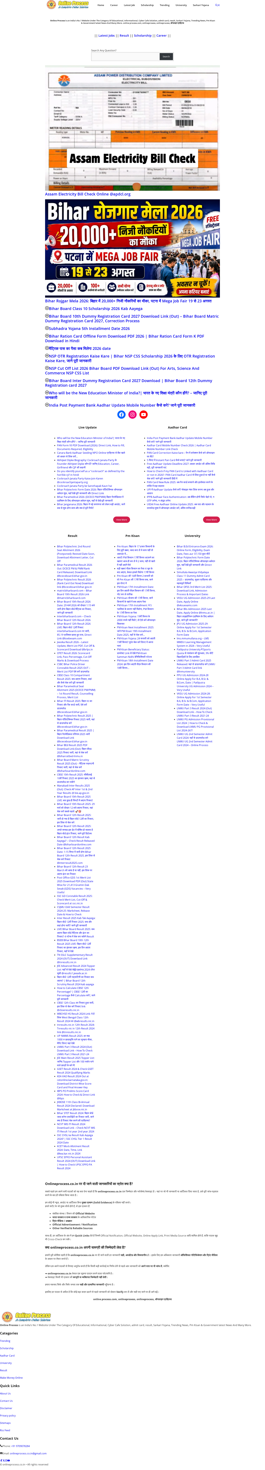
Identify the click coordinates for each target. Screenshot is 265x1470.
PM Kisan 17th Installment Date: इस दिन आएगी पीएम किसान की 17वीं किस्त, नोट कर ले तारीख (136, 590)
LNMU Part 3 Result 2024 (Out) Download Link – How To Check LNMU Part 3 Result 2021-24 (74, 1050)
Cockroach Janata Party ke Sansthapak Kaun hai (84, 486)
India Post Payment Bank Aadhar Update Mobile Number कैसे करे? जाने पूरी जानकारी (122, 405)
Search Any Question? (103, 50)
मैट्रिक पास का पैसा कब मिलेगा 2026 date (80, 348)
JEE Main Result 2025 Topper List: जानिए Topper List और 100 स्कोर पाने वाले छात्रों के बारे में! (76, 1061)
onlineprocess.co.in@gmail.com (28, 1453)
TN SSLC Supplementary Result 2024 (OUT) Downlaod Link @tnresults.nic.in (75, 958)
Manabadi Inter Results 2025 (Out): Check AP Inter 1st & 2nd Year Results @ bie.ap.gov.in (74, 789)
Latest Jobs (106, 35)
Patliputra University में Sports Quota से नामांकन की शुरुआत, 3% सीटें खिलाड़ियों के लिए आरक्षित (195, 653)
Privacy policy (8, 1415)
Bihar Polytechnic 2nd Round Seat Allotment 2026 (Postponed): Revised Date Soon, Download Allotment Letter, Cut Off (76, 554)
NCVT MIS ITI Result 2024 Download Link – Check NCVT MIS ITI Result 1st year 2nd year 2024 (76, 1127)
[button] (217, 5)
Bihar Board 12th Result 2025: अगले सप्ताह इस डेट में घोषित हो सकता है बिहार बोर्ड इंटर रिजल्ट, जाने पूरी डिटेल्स (75, 829)
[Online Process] (68, 5)
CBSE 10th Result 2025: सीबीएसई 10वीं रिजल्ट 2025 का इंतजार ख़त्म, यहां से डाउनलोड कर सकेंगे (76, 778)
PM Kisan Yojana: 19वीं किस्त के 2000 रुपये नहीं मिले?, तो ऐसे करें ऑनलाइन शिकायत (136, 620)
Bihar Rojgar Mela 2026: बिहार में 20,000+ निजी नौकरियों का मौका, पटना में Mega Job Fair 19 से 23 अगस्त (128, 300)
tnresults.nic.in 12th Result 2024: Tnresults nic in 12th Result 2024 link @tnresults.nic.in (76, 1028)
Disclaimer (6, 1408)
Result (125, 35)
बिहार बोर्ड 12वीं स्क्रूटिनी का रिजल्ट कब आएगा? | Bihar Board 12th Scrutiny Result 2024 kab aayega (75, 980)
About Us (5, 1393)
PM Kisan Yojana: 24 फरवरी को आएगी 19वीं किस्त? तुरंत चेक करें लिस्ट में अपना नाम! (136, 642)
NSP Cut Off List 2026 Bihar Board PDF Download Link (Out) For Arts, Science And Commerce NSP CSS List (122, 370)
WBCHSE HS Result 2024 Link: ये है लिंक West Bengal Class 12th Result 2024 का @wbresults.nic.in (75, 1017)
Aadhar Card (7, 1355)
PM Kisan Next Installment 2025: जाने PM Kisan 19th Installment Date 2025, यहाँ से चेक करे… (135, 631)
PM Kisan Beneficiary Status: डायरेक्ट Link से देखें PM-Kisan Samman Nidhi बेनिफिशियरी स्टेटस (134, 653)
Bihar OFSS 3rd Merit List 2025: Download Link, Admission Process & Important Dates (194, 590)
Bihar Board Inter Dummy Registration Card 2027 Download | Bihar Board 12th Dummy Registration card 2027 (128, 383)
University (181, 5)
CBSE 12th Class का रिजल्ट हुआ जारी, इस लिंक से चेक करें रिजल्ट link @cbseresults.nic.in (75, 1006)
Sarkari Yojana (201, 5)
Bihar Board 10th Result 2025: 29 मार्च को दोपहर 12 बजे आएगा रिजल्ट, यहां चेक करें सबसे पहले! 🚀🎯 (76, 807)
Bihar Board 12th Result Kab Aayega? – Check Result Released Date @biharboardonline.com (76, 840)
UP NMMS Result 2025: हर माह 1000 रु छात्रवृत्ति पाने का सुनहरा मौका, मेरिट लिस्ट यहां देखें (74, 1039)
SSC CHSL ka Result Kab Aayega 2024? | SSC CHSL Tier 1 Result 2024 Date (75, 1138)
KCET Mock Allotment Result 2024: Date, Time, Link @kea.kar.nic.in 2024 (73, 1150)
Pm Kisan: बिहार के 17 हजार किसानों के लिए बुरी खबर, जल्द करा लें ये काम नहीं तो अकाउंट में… (136, 550)
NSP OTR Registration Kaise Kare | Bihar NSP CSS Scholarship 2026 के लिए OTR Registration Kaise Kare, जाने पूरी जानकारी (130, 358)
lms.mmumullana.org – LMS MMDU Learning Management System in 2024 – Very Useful (194, 642)
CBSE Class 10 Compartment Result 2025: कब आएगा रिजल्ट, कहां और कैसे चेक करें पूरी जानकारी (74, 679)
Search (166, 56)
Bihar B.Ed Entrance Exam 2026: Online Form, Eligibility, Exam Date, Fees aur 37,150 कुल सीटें (195, 550)
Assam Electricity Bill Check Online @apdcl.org (88, 194)
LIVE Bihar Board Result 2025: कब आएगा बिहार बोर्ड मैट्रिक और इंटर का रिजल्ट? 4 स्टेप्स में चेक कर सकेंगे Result (75, 932)
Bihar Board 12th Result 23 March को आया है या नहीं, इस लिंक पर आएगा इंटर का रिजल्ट (74, 870)
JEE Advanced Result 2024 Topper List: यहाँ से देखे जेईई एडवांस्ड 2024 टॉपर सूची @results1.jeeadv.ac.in (76, 969)
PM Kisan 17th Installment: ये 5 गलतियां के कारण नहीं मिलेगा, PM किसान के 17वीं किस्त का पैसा (135, 609)
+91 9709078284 (20, 1446)
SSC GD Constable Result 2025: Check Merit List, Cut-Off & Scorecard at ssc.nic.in (74, 899)
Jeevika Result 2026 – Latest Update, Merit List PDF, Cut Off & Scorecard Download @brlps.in (76, 645)
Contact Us (6, 1401)
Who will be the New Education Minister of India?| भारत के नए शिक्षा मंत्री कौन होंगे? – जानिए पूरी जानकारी (126, 395)
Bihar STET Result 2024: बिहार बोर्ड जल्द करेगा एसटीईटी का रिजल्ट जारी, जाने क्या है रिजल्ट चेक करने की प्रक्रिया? (75, 1116)
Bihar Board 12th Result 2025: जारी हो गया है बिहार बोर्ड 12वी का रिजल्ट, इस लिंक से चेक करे (75, 818)
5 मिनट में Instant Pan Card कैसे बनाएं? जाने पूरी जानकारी (174, 460)
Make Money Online (11, 1377)
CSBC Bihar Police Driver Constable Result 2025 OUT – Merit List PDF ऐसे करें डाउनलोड (73, 667)
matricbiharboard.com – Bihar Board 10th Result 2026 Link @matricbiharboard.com (74, 594)
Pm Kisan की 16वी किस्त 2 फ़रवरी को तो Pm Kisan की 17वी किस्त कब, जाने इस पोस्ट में (135, 579)
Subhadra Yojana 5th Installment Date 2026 (89, 328)
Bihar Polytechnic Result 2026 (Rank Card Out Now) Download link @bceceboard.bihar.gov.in (75, 583)
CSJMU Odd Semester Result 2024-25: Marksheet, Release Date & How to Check (73, 910)
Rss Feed (5, 1430)
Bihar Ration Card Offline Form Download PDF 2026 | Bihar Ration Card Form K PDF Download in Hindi (124, 338)
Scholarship (147, 5)
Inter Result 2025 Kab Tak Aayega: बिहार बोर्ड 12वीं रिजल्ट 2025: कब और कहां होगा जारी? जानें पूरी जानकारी (76, 921)
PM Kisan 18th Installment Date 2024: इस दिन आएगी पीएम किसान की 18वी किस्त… (135, 664)
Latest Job (129, 5)
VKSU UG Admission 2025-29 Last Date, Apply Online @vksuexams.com (196, 601)
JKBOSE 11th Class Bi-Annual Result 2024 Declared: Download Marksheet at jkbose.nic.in (75, 1105)
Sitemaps (5, 1423)
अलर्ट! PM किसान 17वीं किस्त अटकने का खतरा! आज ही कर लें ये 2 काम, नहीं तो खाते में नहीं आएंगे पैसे (136, 561)
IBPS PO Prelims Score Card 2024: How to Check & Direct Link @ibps (76, 1094)
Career (114, 5)
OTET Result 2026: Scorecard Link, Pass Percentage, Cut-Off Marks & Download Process (74, 656)
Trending (164, 5)
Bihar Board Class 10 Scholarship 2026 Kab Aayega (96, 308)
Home (101, 5)
